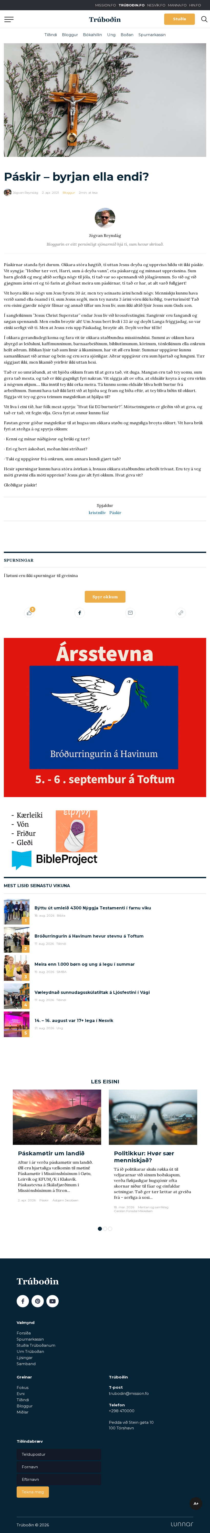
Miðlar (22, 1412)
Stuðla (179, 19)
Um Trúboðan (30, 1351)
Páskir (115, 512)
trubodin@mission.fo (129, 1393)
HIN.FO (195, 5)
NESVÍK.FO (156, 5)
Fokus (22, 1387)
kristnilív (97, 512)
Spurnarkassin (152, 34)
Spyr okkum (105, 596)
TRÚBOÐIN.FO (132, 5)
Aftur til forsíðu (47, 19)
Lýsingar (25, 1357)
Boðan (127, 34)
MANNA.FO (177, 5)
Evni (21, 1393)
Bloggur (70, 34)
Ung (111, 34)
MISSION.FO (105, 5)
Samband (26, 1363)
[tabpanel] (57, 1155)
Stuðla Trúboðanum (36, 1345)
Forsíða (24, 1333)
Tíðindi (51, 34)
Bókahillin (92, 34)
